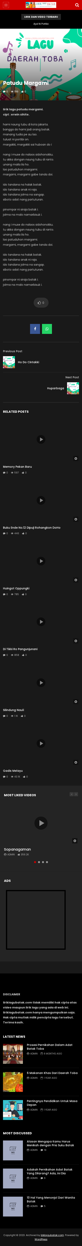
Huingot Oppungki (16, 588)
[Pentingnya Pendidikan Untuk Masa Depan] (13, 1110)
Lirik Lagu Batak (25, 33)
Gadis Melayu (13, 771)
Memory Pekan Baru (17, 467)
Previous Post (12, 351)
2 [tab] (39, 862)
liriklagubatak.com (52, 1235)
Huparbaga (55, 388)
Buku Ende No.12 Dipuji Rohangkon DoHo (32, 528)
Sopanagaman (17, 849)
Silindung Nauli (13, 710)
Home (6, 33)
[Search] (77, 5)
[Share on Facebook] (35, 329)
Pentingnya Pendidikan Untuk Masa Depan (52, 1103)
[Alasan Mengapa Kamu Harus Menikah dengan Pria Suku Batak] (13, 1150)
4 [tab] (47, 862)
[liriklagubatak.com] (41, 5)
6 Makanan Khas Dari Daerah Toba (52, 1073)
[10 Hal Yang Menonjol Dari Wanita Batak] (13, 1207)
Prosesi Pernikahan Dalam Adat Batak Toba (49, 1047)
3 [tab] (43, 862)
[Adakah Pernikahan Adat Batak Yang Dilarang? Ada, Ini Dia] (13, 1178)
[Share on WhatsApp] (47, 329)
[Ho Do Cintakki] (9, 362)
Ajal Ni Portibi (41, 23)
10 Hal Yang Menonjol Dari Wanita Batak (51, 1199)
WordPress (41, 1239)
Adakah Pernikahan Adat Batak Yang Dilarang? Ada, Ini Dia (49, 1171)
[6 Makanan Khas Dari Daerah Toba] (13, 1082)
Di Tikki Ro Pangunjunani (20, 649)
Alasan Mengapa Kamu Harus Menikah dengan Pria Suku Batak (50, 1143)
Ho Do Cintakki (28, 362)
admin (11, 854)
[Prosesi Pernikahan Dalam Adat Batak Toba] (13, 1054)
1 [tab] (35, 862)
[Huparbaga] (73, 388)
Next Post (72, 377)
